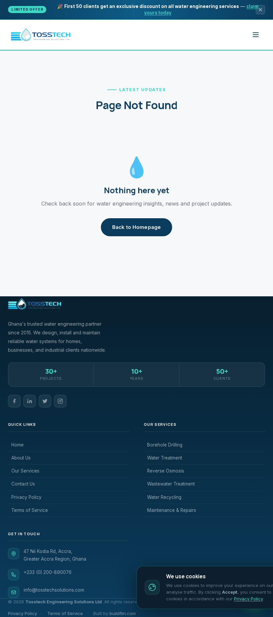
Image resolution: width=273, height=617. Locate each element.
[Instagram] (60, 401)
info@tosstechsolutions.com (54, 590)
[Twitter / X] (45, 401)
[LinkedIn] (29, 401)
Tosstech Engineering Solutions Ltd (63, 601)
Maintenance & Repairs (171, 510)
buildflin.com (123, 613)
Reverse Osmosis (165, 471)
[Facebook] (14, 401)
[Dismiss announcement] (260, 9)
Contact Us (23, 484)
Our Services (25, 471)
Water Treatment (164, 457)
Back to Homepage (136, 227)
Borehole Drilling (164, 444)
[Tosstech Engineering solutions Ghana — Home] (41, 35)
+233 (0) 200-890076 (48, 572)
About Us (21, 457)
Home (17, 444)
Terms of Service (29, 510)
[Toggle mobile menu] (255, 34)
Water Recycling (164, 497)
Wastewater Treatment (171, 484)
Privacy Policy (26, 497)
